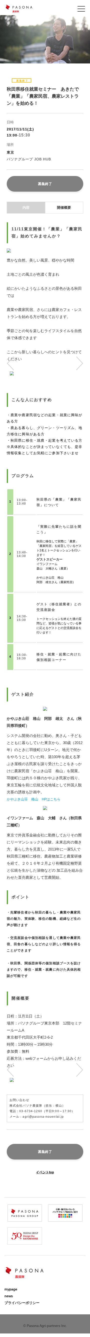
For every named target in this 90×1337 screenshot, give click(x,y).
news (8, 1296)
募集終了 (45, 184)
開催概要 (64, 207)
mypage (10, 1289)
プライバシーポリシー (22, 1303)
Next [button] (77, 363)
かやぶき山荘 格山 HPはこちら (33, 799)
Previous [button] (13, 363)
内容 (26, 207)
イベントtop (45, 1172)
